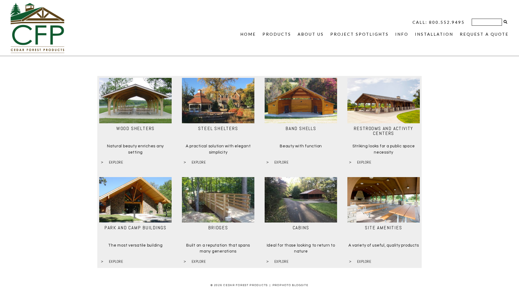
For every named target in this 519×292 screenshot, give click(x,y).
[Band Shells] (301, 100)
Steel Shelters (218, 128)
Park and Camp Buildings (135, 227)
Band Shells (300, 128)
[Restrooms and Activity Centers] (383, 100)
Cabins (301, 227)
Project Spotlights (359, 34)
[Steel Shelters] (218, 100)
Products (276, 34)
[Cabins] (301, 200)
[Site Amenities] (383, 200)
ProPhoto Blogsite (290, 285)
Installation (434, 34)
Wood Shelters (135, 128)
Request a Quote (484, 34)
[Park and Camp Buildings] (135, 200)
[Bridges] (218, 200)
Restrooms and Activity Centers (384, 130)
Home (248, 34)
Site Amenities (383, 227)
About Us (311, 34)
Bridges (218, 227)
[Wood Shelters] (135, 100)
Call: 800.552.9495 (438, 22)
